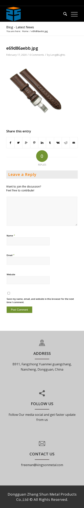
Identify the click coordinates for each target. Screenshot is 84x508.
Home (25, 31)
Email (10, 255)
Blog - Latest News (20, 27)
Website (11, 274)
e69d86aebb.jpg (22, 48)
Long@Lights (57, 54)
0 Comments (36, 54)
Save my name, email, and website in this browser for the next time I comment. (40, 300)
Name (11, 235)
